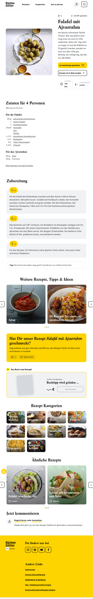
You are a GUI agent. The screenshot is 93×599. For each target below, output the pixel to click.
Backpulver (17, 139)
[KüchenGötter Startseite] (10, 4)
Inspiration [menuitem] (40, 4)
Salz (15, 130)
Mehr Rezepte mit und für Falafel (19, 165)
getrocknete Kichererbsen (24, 119)
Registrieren (20, 520)
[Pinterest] (35, 550)
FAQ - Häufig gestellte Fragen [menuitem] (38, 585)
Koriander (17, 127)
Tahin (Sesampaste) (21, 142)
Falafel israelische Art (22, 496)
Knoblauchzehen (20, 124)
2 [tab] (46, 327)
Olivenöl (16, 145)
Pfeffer (16, 133)
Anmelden (37, 520)
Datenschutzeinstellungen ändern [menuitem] (40, 590)
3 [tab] (48, 327)
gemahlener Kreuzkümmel (24, 136)
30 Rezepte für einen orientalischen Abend (65, 318)
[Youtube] (42, 550)
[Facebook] (48, 550)
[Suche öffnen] (84, 4)
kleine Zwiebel (19, 122)
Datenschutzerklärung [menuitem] (35, 574)
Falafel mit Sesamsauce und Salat (64, 494)
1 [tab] (44, 327)
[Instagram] (28, 550)
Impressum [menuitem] (30, 569)
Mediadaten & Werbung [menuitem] (35, 580)
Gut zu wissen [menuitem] (57, 4)
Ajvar (14, 156)
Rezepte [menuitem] (26, 4)
